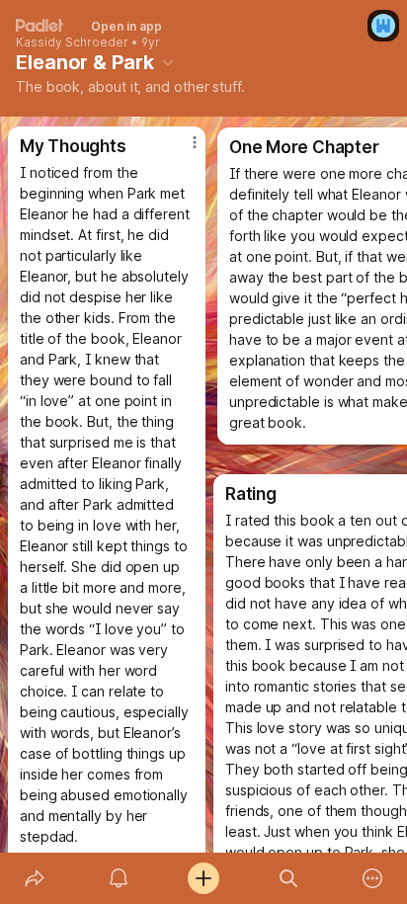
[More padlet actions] (372, 878)
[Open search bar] (288, 878)
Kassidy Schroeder (72, 42)
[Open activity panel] (119, 878)
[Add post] (203, 878)
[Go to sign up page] (383, 25)
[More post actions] (181, 150)
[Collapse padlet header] (168, 62)
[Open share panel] (34, 878)
